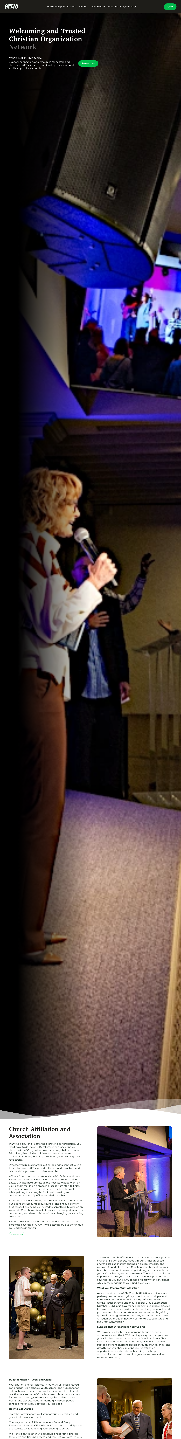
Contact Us (129, 6)
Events (71, 6)
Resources (96, 6)
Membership (54, 6)
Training (82, 6)
